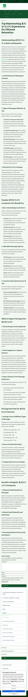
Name (3, 572)
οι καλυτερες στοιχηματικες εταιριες (11, 597)
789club (4, 613)
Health (3, 20)
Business (16, 11)
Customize (13, 685)
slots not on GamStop (8, 632)
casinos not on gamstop (7, 651)
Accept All (13, 691)
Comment (4, 561)
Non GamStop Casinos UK (8, 621)
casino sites (5, 625)
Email (3, 574)
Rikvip (4, 609)
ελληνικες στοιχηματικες (8, 601)
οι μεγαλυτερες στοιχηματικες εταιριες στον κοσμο (13, 593)
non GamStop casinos (8, 629)
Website (3, 576)
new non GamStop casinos (9, 636)
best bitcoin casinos (7, 664)
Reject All (14, 688)
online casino (5, 668)
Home (5, 11)
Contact (6, 16)
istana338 (4, 654)
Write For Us (21, 0)
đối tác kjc (4, 647)
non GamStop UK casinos (8, 640)
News (10, 11)
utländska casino (6, 605)
